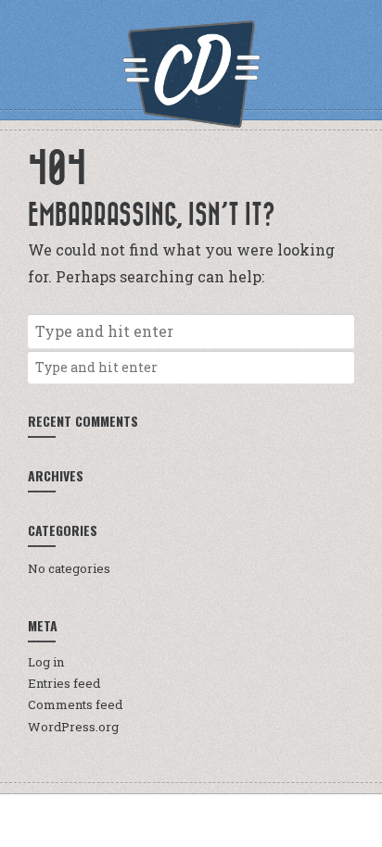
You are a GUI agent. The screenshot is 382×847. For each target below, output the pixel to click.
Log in (46, 662)
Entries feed (64, 683)
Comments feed (75, 704)
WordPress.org (73, 726)
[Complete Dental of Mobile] (191, 74)
